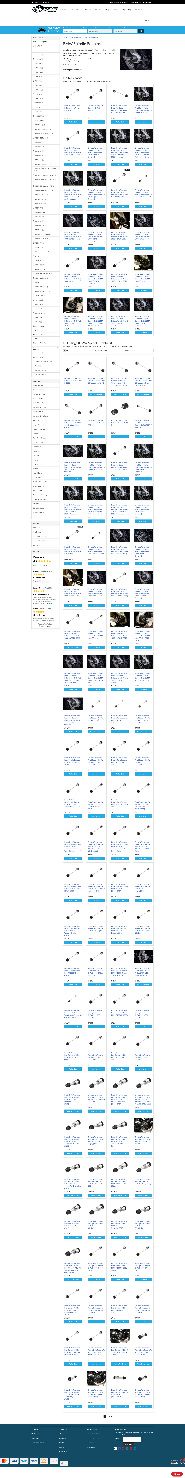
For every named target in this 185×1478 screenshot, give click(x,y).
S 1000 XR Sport (41, 287)
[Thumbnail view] (64, 350)
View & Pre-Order (96, 395)
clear (44, 353)
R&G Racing (40, 370)
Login (132, 2)
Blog (129, 10)
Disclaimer (90, 1443)
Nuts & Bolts (37, 473)
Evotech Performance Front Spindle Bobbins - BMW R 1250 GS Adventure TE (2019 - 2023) (143, 846)
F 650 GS (39, 55)
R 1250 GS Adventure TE (44, 186)
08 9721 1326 (116, 2)
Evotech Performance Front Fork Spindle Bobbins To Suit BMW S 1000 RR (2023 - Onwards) (96, 278)
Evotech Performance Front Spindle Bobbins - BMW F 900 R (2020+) (96, 718)
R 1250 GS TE (40, 203)
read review (45, 583)
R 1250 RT (39, 221)
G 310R (38, 107)
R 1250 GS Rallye (41, 195)
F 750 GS (39, 63)
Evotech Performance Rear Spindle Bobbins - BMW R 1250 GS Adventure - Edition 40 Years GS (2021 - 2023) (143, 1099)
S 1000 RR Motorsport (43, 274)
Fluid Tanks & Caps (39, 438)
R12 (37, 256)
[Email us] (115, 1448)
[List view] (67, 350)
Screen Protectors (39, 499)
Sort (127, 350)
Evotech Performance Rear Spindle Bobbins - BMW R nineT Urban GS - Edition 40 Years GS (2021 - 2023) (72, 1267)
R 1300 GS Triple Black (43, 234)
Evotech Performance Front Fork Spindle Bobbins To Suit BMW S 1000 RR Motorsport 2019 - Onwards (96, 320)
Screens (36, 504)
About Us (88, 10)
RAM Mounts (37, 490)
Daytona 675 (40, 313)
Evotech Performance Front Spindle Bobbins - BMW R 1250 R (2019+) (96, 928)
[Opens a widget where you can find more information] (177, 1474)
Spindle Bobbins (38, 508)
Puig (38, 366)
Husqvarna (39, 300)
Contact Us (138, 10)
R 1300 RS (39, 243)
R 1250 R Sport (41, 212)
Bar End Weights (38, 398)
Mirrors (35, 468)
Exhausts (36, 433)
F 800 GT (39, 72)
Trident (38, 322)
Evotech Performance (44, 361)
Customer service (41, 594)
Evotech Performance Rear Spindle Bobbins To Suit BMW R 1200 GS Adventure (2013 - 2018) (72, 1394)
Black (36, 339)
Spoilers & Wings (39, 512)
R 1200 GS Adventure (43, 129)
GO (141, 31)
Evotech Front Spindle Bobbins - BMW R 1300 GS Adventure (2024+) (96, 380)
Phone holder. (39, 577)
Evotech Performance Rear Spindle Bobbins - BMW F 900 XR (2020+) (119, 1013)
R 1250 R (39, 208)
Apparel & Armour (39, 394)
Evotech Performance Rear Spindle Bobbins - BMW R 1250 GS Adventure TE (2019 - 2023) (72, 1141)
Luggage (36, 460)
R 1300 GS (39, 230)
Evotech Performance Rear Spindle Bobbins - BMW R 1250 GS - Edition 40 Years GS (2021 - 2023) (119, 1099)
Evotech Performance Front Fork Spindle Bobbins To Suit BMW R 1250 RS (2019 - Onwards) (96, 194)
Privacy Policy (91, 1447)
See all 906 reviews (40, 565)
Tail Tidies (36, 517)
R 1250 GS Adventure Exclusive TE (44, 170)
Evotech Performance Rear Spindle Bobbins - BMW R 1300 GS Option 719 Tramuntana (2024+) (72, 1183)
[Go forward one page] (111, 1416)
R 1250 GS (39, 160)
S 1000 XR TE (40, 295)
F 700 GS (39, 59)
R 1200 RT (39, 151)
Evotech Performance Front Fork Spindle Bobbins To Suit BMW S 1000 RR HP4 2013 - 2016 (72, 320)
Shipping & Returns (111, 10)
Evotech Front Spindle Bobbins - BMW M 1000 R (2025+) (73, 108)
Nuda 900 (39, 304)
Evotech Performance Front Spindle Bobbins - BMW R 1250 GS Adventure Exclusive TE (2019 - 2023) (96, 846)
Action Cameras (38, 390)
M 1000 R (39, 112)
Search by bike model (70, 64)
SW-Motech (40, 375)
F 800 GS (39, 68)
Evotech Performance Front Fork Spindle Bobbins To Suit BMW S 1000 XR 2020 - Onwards (143, 320)
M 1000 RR (39, 116)
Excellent (38, 557)
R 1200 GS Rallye (41, 138)
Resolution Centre (37, 1443)
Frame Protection (39, 442)
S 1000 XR (40, 282)
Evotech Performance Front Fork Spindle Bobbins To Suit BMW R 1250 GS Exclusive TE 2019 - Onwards (72, 194)
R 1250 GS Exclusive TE (44, 190)
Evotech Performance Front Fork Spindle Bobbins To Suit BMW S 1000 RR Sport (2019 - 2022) (119, 320)
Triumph (38, 309)
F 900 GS (39, 90)
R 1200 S (39, 155)
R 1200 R (39, 142)
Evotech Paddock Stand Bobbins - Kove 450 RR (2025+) (119, 423)
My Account (35, 1434)
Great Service (39, 615)
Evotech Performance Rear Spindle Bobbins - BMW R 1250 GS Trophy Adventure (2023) (119, 1141)
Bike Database (76, 10)
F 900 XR (39, 98)
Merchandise (37, 464)
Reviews (62, 1447)
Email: (117, 1438)
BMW (38, 46)
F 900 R (38, 94)
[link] (119, 1448)
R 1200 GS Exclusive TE (44, 133)
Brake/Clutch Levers (40, 403)
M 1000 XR (39, 120)
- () (147, 20)
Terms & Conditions (40, 541)
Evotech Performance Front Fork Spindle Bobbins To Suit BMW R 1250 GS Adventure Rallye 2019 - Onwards (143, 152)
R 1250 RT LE (40, 225)
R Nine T (39, 247)
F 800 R (38, 76)
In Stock (39, 330)
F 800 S (38, 81)
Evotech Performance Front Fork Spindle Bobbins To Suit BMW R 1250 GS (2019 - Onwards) (96, 152)
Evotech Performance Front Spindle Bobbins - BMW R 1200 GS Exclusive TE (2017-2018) (96, 804)
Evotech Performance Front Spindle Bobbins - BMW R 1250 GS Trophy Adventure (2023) (72, 930)
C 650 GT (39, 50)
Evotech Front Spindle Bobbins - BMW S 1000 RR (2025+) (96, 108)
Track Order (35, 1438)
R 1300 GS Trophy (42, 238)
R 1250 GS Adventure (43, 164)
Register (138, 2)
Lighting (36, 455)
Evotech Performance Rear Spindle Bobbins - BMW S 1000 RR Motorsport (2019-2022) (72, 1310)
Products (63, 10)
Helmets (36, 451)
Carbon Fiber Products (40, 407)
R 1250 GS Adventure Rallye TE (44, 181)
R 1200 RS (39, 147)
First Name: (119, 1441)
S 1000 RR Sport (41, 278)
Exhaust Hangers (39, 429)
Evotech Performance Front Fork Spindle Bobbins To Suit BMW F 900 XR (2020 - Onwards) (72, 467)
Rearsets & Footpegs (40, 495)
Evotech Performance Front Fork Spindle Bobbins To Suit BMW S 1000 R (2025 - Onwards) (96, 236)
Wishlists (125, 2)
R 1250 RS (39, 217)
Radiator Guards (38, 486)
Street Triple (40, 317)
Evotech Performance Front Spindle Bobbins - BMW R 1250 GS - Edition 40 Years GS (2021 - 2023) (143, 804)
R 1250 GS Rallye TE (42, 199)
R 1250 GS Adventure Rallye (45, 175)
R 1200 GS (40, 125)
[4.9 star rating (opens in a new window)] (44, 562)
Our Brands (98, 10)
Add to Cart (73, 122)
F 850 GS (39, 85)
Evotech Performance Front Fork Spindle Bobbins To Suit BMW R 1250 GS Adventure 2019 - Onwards (119, 152)
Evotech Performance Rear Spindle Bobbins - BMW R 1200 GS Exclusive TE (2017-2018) (72, 1099)
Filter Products (38, 38)
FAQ (123, 10)
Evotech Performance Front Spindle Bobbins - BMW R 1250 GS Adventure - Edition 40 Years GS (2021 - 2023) (72, 846)
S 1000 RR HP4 (41, 269)
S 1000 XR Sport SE (42, 291)
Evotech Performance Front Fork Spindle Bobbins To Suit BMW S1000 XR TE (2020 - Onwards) (72, 720)
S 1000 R (39, 260)
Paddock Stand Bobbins (41, 482)
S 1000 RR (40, 265)
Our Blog (62, 1443)
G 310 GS (39, 103)
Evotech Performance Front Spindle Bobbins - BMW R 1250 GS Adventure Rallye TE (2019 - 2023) (119, 846)
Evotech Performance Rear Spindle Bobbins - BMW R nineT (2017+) (143, 1181)
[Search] (32, 2)
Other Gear (37, 477)
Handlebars (37, 447)
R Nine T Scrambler (42, 252)
